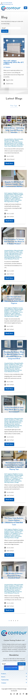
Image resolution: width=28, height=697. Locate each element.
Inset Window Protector (15, 146)
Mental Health (18, 139)
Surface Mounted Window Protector (13, 256)
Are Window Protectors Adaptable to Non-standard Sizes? (14, 576)
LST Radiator (7, 67)
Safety (17, 140)
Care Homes (19, 142)
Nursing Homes (9, 143)
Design (20, 143)
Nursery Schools (9, 140)
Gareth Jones (9, 83)
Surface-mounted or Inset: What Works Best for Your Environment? (14, 410)
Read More (9, 163)
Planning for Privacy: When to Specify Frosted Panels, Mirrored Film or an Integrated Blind (14, 355)
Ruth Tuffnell (10, 216)
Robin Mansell (10, 159)
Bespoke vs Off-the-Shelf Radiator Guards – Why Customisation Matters (14, 184)
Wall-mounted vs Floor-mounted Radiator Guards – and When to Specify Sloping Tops (14, 466)
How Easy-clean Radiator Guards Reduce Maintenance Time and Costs (14, 522)
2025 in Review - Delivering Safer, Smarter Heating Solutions (14, 130)
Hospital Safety (9, 139)
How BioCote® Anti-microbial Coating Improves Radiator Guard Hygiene (14, 300)
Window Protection (10, 145)
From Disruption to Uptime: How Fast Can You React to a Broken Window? (14, 242)
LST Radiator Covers (16, 197)
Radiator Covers (9, 196)
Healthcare (7, 142)
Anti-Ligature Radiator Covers (13, 193)
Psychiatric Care (9, 256)
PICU (16, 143)
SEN (13, 142)
